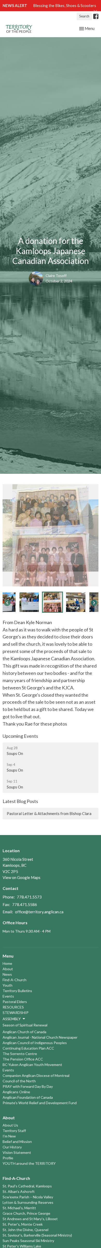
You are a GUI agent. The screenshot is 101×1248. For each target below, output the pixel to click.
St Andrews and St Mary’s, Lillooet (30, 1219)
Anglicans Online (16, 1092)
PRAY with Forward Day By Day (28, 1086)
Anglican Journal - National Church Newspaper (40, 1037)
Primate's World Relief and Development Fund (40, 1103)
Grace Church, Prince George (26, 1213)
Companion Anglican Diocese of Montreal (36, 1075)
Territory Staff (14, 1130)
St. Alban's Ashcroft (19, 1191)
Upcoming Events (20, 736)
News (7, 974)
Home (7, 963)
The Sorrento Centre (20, 1053)
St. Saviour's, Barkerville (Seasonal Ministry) (37, 1235)
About (8, 969)
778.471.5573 (29, 897)
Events (8, 996)
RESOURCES (13, 1007)
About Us (10, 1125)
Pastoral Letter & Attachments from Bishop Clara (49, 813)
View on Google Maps (21, 877)
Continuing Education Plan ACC (28, 1048)
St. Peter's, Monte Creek (23, 1224)
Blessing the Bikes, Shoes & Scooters (64, 5)
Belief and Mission (17, 1141)
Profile (8, 1158)
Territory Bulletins (17, 990)
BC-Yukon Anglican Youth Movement (32, 1064)
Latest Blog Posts (20, 801)
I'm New (9, 1136)
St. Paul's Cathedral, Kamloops (27, 1186)
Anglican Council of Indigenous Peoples (35, 1042)
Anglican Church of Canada (24, 1032)
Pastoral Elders (15, 1001)
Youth (7, 985)
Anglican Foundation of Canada (28, 1097)
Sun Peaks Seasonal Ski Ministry (28, 1240)
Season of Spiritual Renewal (25, 1025)
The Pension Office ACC (23, 1059)
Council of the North (19, 1081)
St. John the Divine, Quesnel (25, 1229)
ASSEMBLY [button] (12, 1019)
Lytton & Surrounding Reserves (28, 1202)
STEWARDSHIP (15, 1012)
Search (84, 16)
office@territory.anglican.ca (39, 911)
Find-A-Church (14, 980)
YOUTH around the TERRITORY (29, 1163)
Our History (12, 1147)
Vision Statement (17, 1152)
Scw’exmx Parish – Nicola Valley (28, 1197)
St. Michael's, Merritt (19, 1208)
